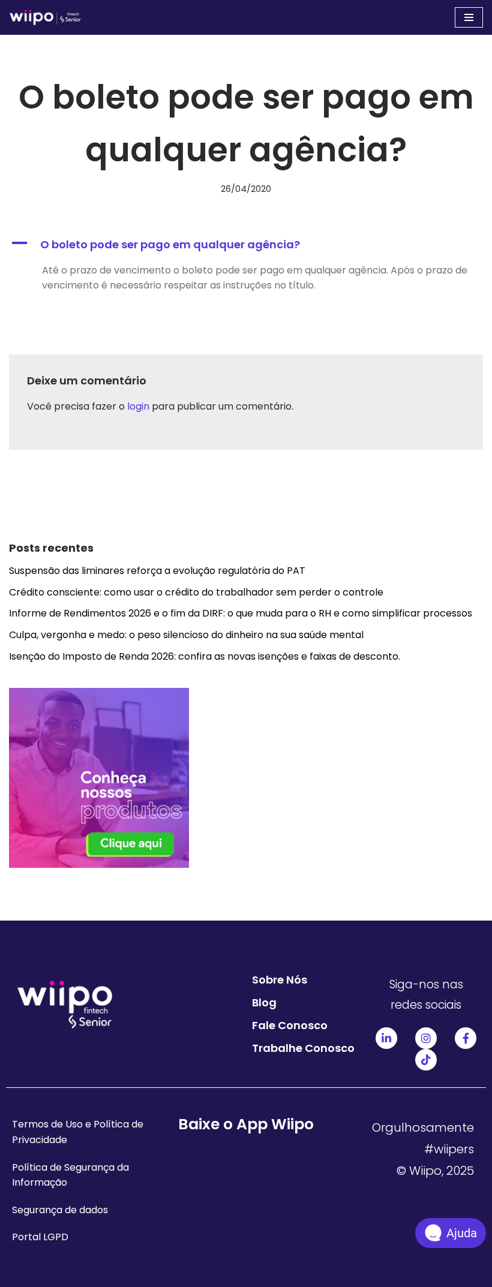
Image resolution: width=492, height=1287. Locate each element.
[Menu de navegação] (469, 17)
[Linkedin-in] (386, 1038)
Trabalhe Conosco (303, 1048)
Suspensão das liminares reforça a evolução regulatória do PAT (157, 571)
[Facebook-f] (465, 1038)
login (138, 406)
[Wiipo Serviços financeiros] (45, 17)
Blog (264, 1002)
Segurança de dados (60, 1210)
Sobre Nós (279, 979)
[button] (246, 245)
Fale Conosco (290, 1025)
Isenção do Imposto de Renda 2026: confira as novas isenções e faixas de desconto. (206, 656)
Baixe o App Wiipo (246, 1124)
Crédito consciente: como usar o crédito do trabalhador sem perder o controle (196, 592)
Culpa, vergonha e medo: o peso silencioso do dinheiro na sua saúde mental (187, 635)
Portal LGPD (40, 1237)
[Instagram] (426, 1038)
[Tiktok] (426, 1060)
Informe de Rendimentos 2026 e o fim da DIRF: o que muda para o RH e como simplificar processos (242, 613)
